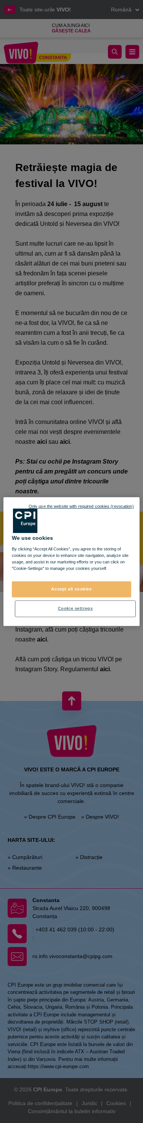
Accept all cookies (71, 589)
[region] (71, 561)
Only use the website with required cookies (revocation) (81, 506)
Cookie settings (75, 608)
